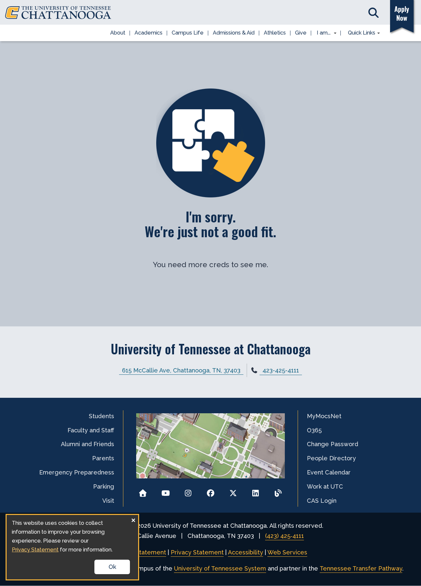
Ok (112, 566)
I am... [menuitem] (321, 33)
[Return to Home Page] (142, 491)
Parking (103, 486)
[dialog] (72, 547)
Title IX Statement (140, 552)
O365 (314, 430)
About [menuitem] (117, 33)
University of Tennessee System (220, 568)
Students (101, 416)
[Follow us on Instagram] (188, 491)
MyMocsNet (324, 416)
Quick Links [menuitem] (359, 33)
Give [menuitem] (301, 33)
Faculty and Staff (90, 430)
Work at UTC (325, 486)
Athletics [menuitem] (275, 33)
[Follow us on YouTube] (165, 491)
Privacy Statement (197, 552)
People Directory (331, 458)
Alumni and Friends (87, 444)
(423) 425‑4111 (284, 535)
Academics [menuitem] (148, 33)
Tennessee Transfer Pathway (361, 568)
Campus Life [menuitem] (188, 33)
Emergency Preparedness (76, 472)
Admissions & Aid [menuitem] (234, 33)
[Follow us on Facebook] (210, 491)
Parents (103, 458)
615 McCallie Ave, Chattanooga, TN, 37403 (181, 370)
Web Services (287, 552)
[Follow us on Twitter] (233, 491)
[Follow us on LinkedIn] (255, 491)
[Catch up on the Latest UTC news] (278, 491)
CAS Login (321, 500)
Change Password (332, 444)
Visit (108, 500)
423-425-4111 (280, 370)
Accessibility (245, 552)
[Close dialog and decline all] (133, 519)
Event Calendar (329, 472)
